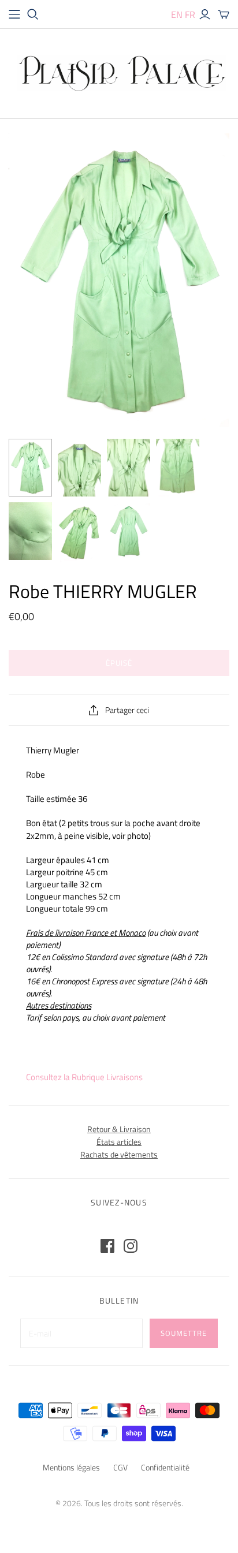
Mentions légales (71, 1467)
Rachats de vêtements (119, 1154)
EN (177, 14)
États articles (119, 1142)
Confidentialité (165, 1467)
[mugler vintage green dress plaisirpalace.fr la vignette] (79, 467)
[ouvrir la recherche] (33, 14)
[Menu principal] (14, 14)
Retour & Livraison (119, 1129)
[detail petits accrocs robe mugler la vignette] (30, 531)
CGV (120, 1467)
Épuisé (119, 663)
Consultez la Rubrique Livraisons (84, 1077)
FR (190, 14)
